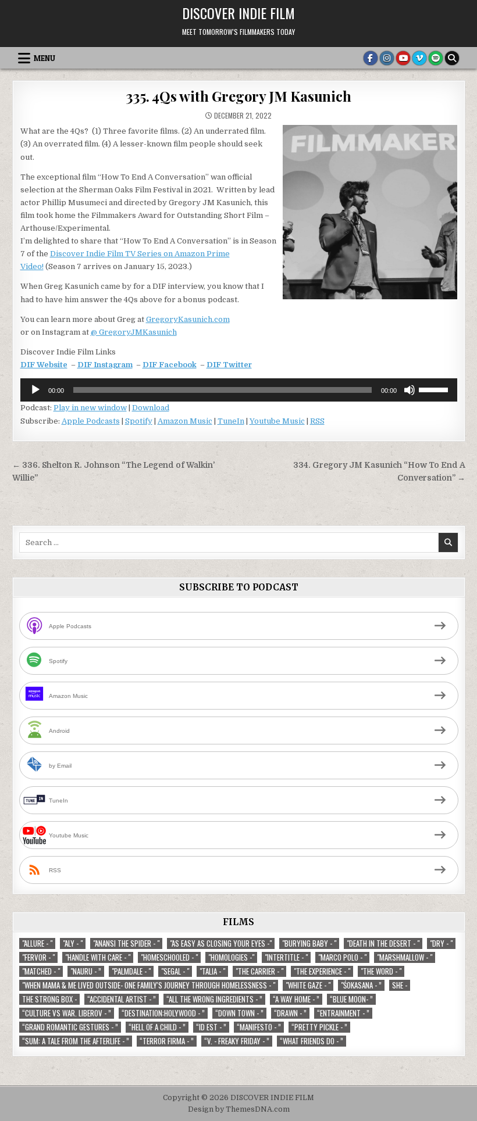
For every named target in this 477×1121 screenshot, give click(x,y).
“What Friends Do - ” (311, 1041)
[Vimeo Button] (419, 58)
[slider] (435, 388)
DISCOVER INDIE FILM (238, 12)
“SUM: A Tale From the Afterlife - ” (75, 1041)
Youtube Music (277, 421)
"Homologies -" (231, 957)
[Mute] (409, 390)
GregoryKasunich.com (188, 319)
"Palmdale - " (131, 971)
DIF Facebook (170, 364)
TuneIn (231, 421)
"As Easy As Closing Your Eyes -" (221, 943)
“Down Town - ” (239, 1013)
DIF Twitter (229, 364)
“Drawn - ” (290, 1013)
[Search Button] (452, 58)
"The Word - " (381, 971)
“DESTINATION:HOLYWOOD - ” (163, 1013)
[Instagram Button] (387, 58)
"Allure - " (37, 943)
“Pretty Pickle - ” (319, 1027)
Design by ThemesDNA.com (239, 1109)
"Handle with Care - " (97, 957)
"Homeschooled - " (169, 957)
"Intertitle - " (286, 957)
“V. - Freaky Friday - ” (236, 1041)
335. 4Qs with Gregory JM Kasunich (238, 96)
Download (150, 407)
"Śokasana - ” (361, 985)
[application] (238, 390)
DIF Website (43, 364)
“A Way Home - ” (296, 999)
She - (399, 985)
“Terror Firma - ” (167, 1041)
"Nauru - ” (85, 971)
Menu (44, 58)
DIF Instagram (105, 364)
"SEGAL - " (175, 971)
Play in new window (90, 407)
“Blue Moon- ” (351, 999)
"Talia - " (212, 971)
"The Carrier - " (259, 971)
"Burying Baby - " (309, 943)
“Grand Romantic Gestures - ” (70, 1027)
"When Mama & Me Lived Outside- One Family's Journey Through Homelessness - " (148, 985)
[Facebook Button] (371, 58)
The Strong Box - (49, 999)
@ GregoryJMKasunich (134, 332)
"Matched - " (41, 971)
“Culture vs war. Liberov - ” (66, 1013)
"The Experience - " (322, 971)
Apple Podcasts (91, 421)
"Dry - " (441, 943)
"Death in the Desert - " (383, 943)
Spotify (138, 421)
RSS (317, 421)
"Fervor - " (38, 957)
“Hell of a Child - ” (157, 1027)
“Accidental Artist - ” (121, 999)
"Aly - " (73, 943)
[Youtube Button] (403, 58)
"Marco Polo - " (342, 957)
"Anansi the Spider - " (126, 943)
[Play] (35, 390)
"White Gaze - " (308, 985)
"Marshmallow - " (404, 957)
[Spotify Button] (436, 58)
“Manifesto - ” (259, 1027)
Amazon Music (185, 421)
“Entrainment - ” (343, 1013)
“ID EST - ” (211, 1027)
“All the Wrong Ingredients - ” (214, 999)
